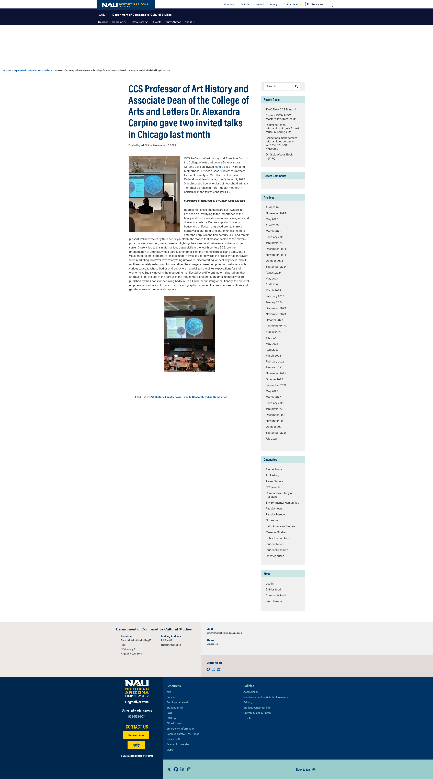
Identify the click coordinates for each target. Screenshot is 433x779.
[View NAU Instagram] (189, 769)
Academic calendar (177, 744)
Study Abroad (173, 22)
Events (157, 22)
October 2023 (274, 320)
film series (272, 520)
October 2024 (274, 260)
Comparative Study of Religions (279, 494)
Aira (168, 691)
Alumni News (274, 469)
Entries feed (273, 589)
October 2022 (274, 379)
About (188, 22)
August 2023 (273, 332)
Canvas (170, 697)
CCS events (273, 487)
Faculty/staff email (177, 702)
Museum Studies (276, 532)
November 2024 (276, 255)
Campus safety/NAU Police (182, 733)
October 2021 (274, 426)
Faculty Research (193, 397)
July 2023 (271, 338)
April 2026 (272, 207)
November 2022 (276, 373)
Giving (273, 4)
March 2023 (273, 355)
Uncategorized (275, 556)
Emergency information (180, 728)
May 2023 (272, 343)
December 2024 (276, 249)
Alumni (260, 4)
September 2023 (276, 326)
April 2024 (272, 284)
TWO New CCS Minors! (281, 109)
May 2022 (272, 391)
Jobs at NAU (173, 739)
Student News (274, 544)
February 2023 (275, 361)
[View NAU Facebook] (175, 769)
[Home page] (126, 5)
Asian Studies (274, 481)
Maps (169, 749)
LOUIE (170, 712)
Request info (136, 734)
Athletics (245, 4)
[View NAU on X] (169, 769)
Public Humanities (216, 397)
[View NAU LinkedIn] (182, 769)
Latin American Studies (280, 526)
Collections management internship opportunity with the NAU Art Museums (281, 143)
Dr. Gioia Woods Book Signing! (279, 156)
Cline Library (174, 723)
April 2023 (272, 349)
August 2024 (273, 272)
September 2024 (276, 266)
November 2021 (275, 421)
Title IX (247, 718)
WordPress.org (275, 601)
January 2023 (274, 367)
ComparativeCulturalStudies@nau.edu (224, 633)
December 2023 (276, 308)
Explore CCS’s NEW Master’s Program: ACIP (281, 117)
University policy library (257, 712)
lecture (219, 166)
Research (229, 4)
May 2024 (272, 278)
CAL (102, 14)
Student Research (277, 550)
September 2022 (276, 385)
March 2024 (273, 290)
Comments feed (276, 595)
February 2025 (275, 237)
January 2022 (274, 409)
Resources (138, 22)
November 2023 (276, 314)
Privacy (247, 702)
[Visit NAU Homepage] (137, 688)
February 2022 (275, 403)
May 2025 (272, 219)
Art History (157, 397)
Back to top (303, 769)
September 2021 (276, 432)
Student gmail (174, 707)
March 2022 (273, 397)
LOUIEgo (171, 718)
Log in (270, 583)
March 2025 (273, 231)
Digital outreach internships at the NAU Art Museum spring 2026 (282, 128)
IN (4, 70)
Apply (136, 744)
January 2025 (274, 243)
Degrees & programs (110, 22)
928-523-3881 (213, 644)
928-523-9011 (136, 716)
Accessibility (250, 691)
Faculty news (173, 397)
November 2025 (276, 213)
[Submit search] (308, 4)
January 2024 (274, 302)
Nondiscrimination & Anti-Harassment (266, 697)
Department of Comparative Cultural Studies (142, 14)
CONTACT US (137, 726)
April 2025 (272, 225)
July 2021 (271, 438)
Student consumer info (257, 707)
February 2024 (275, 296)
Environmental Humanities (282, 502)
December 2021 (275, 415)
